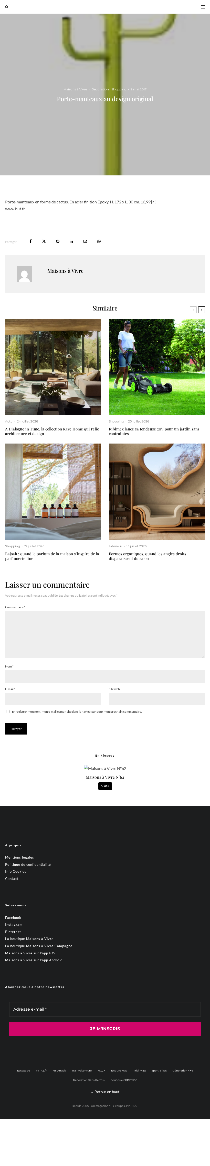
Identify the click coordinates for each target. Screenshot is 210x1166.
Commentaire (15, 607)
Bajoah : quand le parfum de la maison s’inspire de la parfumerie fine (52, 556)
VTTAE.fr (41, 1070)
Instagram (14, 925)
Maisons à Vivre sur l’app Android (33, 960)
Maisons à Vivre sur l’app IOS (30, 953)
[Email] (85, 241)
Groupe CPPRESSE (125, 1106)
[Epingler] (57, 241)
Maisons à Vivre (75, 89)
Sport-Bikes (159, 1070)
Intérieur (115, 546)
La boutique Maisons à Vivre (29, 939)
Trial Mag (139, 1070)
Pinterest (13, 932)
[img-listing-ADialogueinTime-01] (53, 367)
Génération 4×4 (183, 1070)
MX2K (101, 1070)
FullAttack (59, 1070)
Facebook (13, 918)
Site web (114, 689)
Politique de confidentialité (28, 864)
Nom (9, 666)
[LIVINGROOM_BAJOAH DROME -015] (53, 492)
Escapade (23, 1070)
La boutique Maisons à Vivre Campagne (38, 946)
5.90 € (105, 786)
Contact (12, 879)
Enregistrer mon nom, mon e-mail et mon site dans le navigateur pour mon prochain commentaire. (77, 711)
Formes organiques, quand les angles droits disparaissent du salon (147, 556)
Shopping (118, 89)
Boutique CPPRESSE (123, 1080)
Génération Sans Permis (88, 1080)
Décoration (100, 89)
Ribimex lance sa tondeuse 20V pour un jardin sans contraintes (154, 431)
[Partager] (30, 241)
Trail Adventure (82, 1070)
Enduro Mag (119, 1070)
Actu (9, 421)
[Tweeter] (44, 241)
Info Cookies (15, 871)
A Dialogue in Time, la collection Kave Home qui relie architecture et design (52, 431)
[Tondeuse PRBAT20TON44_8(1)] (157, 367)
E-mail (10, 689)
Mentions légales (19, 857)
